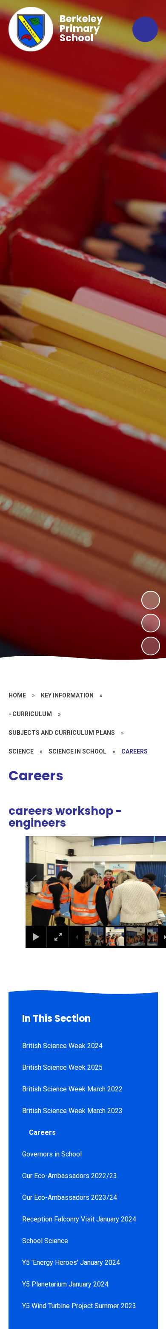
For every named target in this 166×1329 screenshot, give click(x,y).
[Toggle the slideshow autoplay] (150, 646)
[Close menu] (145, 29)
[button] (43, 881)
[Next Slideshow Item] (150, 600)
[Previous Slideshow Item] (150, 623)
